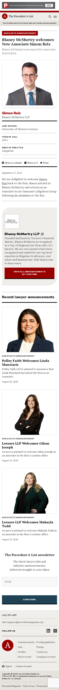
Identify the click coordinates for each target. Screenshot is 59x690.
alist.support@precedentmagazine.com (22, 622)
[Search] (49, 16)
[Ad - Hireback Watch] (28, 5)
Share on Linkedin (13, 162)
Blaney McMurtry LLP (22, 234)
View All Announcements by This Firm (29, 273)
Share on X (32, 162)
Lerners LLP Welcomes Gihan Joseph (25, 445)
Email (46, 162)
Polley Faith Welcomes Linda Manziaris (25, 362)
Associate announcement (18, 356)
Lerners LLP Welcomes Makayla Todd (27, 524)
